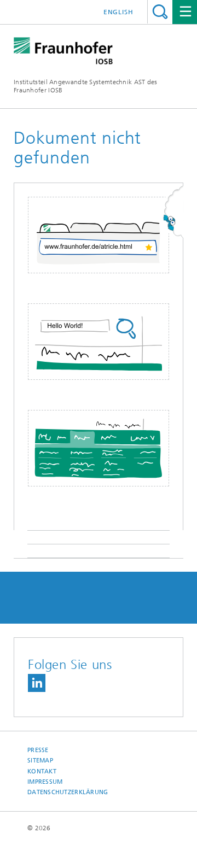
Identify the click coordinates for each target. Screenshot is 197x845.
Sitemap (40, 760)
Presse (38, 750)
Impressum (44, 781)
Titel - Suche (160, 12)
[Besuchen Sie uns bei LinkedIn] (36, 683)
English (118, 12)
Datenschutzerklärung (67, 792)
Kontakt (41, 771)
